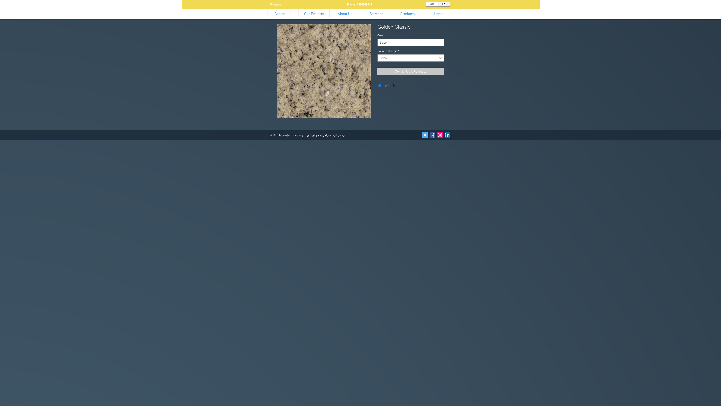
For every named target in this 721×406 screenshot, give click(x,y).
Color (381, 35)
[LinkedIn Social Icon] (447, 135)
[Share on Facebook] (380, 85)
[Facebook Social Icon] (432, 135)
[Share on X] (394, 85)
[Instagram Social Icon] (440, 135)
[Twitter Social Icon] (425, 135)
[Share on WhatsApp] (387, 85)
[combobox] (410, 42)
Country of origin (388, 51)
